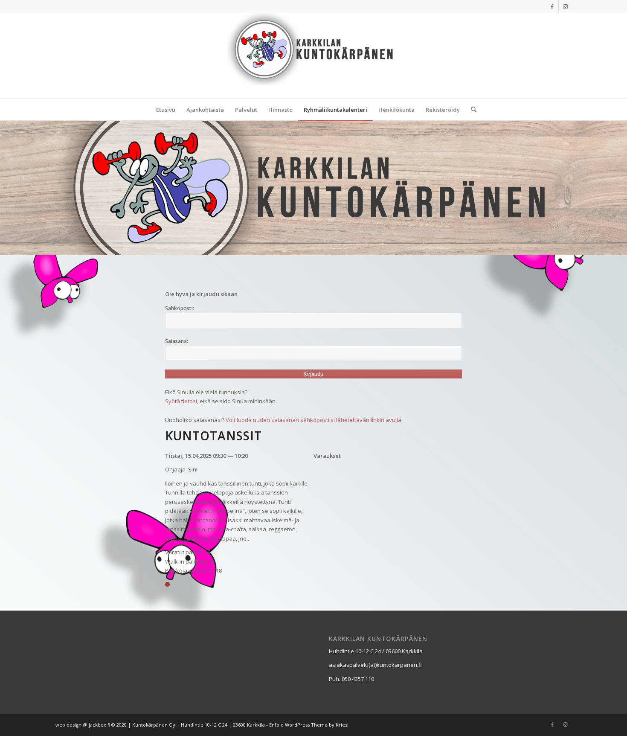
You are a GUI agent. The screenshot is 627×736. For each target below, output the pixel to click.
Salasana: (176, 341)
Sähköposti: (179, 308)
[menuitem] (166, 109)
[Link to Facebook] (552, 6)
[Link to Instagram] (565, 6)
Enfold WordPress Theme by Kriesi (308, 724)
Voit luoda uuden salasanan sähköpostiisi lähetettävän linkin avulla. (314, 420)
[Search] (470, 109)
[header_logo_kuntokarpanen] (314, 56)
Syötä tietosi (181, 401)
